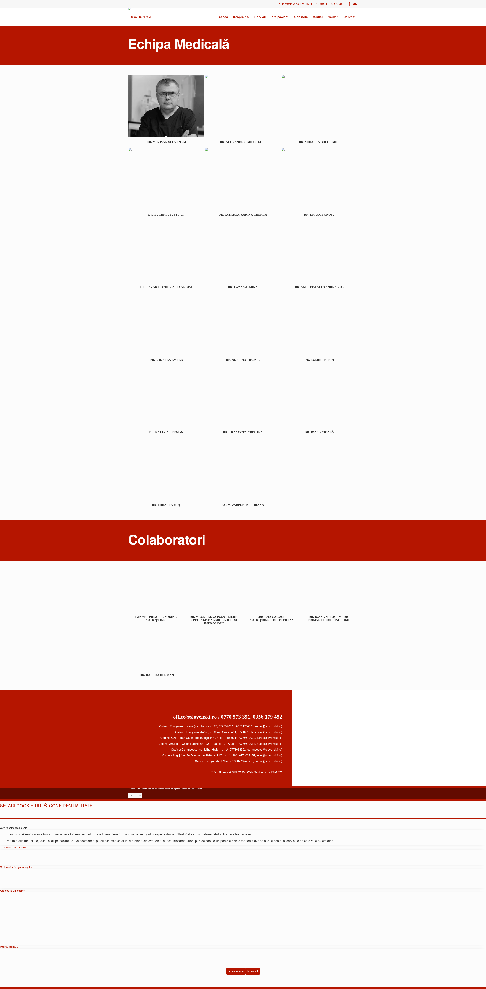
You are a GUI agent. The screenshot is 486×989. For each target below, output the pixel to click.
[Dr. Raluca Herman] (166, 396)
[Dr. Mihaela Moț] (166, 468)
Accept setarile (236, 971)
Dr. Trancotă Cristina (243, 432)
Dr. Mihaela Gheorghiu (319, 142)
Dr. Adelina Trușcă (243, 359)
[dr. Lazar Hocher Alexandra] (166, 251)
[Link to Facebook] (349, 4)
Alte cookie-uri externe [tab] (12, 890)
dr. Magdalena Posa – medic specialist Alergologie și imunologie (214, 620)
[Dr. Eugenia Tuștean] (166, 178)
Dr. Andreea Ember (166, 359)
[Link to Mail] (355, 4)
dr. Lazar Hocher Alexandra (166, 287)
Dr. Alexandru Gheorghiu (243, 142)
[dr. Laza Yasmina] (243, 251)
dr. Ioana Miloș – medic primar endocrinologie (329, 618)
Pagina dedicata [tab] (9, 946)
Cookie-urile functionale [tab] (13, 847)
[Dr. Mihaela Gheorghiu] (319, 106)
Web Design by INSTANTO (264, 772)
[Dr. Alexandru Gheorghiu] (243, 106)
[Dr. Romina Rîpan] (319, 323)
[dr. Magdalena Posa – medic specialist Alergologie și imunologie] (214, 591)
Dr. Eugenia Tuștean (166, 214)
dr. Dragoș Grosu (319, 214)
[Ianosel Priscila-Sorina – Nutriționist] (156, 591)
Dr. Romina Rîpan (319, 359)
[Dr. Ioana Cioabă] (319, 396)
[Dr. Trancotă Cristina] (243, 396)
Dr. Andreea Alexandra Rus (319, 287)
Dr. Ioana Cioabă (319, 432)
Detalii (138, 795)
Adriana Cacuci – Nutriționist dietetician (271, 618)
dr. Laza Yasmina (243, 287)
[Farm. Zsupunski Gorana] (243, 468)
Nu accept (252, 971)
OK (131, 795)
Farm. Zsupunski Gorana (242, 504)
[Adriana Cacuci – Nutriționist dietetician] (271, 591)
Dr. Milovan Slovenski (166, 142)
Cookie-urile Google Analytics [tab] (16, 867)
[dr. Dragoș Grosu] (319, 178)
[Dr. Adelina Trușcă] (243, 323)
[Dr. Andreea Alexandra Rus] (319, 251)
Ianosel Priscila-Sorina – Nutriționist (157, 618)
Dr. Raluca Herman (166, 432)
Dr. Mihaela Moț (166, 504)
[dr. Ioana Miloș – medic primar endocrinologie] (329, 591)
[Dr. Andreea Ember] (166, 323)
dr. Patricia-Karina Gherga (243, 214)
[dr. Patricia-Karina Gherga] (243, 178)
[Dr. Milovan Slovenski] (166, 106)
